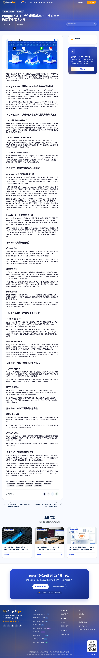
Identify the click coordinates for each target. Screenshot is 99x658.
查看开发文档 (59, 586)
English (81, 2)
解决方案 (32, 2)
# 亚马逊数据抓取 (40, 481)
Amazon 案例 (65, 634)
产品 (21, 2)
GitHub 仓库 (65, 626)
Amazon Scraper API (41, 614)
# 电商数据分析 (47, 483)
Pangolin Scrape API (35, 156)
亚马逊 (35, 468)
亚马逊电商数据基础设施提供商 (34, 463)
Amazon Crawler (9, 11)
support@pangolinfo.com (87, 629)
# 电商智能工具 (28, 485)
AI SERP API (38, 625)
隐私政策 (81, 614)
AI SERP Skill (39, 632)
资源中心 (50, 2)
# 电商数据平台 (10, 485)
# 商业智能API (49, 481)
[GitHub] (16, 625)
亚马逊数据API (18, 102)
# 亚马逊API (31, 481)
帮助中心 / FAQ (83, 626)
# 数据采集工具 (20, 483)
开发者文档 (64, 622)
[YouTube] (20, 625)
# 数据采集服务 (29, 483)
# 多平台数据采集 (11, 483)
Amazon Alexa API (40, 621)
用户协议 (81, 618)
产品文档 (42, 2)
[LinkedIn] (12, 625)
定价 (26, 2)
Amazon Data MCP (40, 635)
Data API (19, 11)
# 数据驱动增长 (38, 483)
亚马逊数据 (64, 614)
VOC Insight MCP (40, 639)
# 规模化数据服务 (38, 485)
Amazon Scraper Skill (41, 628)
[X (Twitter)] (4, 625)
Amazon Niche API (40, 618)
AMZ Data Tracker (40, 642)
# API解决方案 (13, 481)
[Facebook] (8, 625)
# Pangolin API (22, 481)
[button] (91, 2)
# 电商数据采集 (19, 485)
